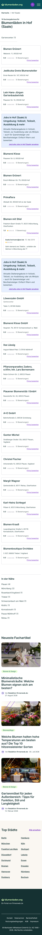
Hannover (5, 871)
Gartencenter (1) (8, 37)
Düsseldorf (6, 855)
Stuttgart (25, 849)
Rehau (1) (5, 618)
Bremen (4, 866)
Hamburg (25, 838)
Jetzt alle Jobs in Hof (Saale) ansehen (24, 144)
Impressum (34, 921)
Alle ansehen (35, 830)
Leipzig (24, 855)
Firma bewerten (33, 60)
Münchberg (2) (7, 588)
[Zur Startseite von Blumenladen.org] (11, 4)
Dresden (25, 866)
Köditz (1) (5, 605)
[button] (33, 5)
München (5, 843)
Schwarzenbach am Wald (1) (13, 601)
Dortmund (5, 860)
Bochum (24, 877)
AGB (26, 921)
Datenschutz (19, 918)
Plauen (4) (5, 584)
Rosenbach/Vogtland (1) (12, 592)
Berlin (4, 838)
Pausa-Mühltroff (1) (9, 614)
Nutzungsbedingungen (14, 921)
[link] (21, 55)
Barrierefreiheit (31, 918)
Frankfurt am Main (9, 849)
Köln (23, 843)
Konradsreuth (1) (8, 609)
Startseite (5, 13)
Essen (23, 860)
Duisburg (5, 877)
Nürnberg (25, 871)
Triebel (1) (5, 597)
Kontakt (10, 918)
